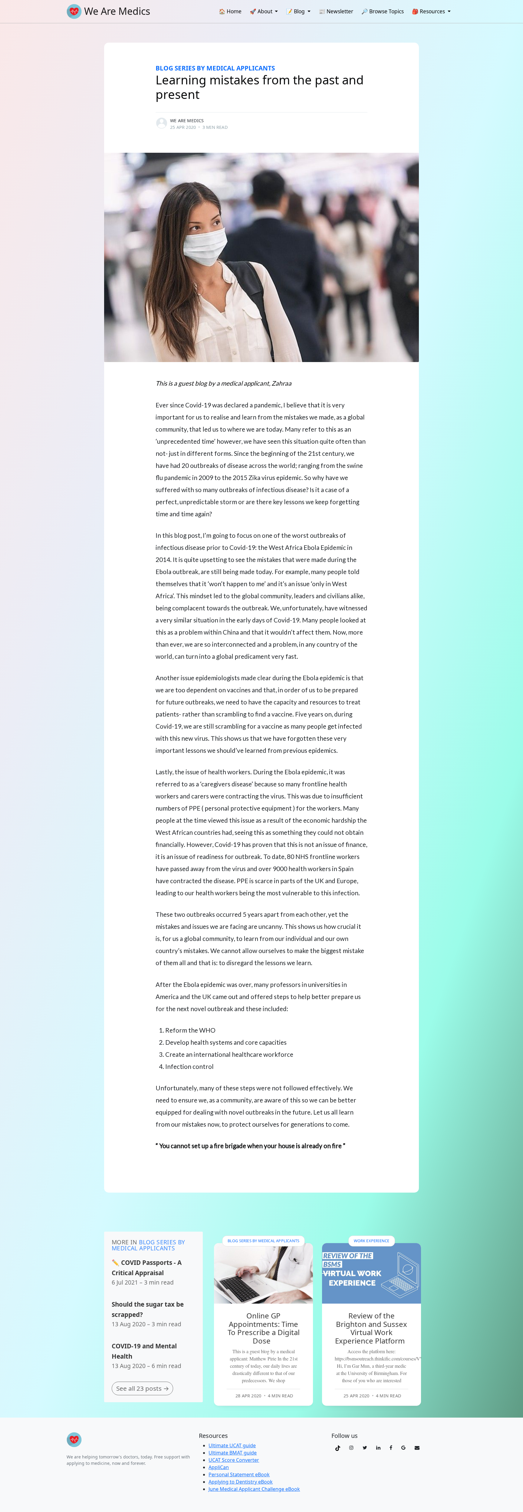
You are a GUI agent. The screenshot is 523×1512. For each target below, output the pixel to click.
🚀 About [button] (262, 11)
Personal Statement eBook (239, 1474)
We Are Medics (187, 120)
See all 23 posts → (142, 1388)
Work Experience (372, 1240)
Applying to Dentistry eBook (241, 1481)
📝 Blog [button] (296, 11)
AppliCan (219, 1467)
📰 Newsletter (336, 11)
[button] (337, 1447)
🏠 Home (230, 11)
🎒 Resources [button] (429, 11)
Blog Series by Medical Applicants (215, 68)
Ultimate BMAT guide (233, 1452)
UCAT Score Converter (234, 1460)
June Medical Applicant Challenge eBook (254, 1489)
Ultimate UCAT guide (232, 1445)
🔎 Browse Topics (382, 11)
